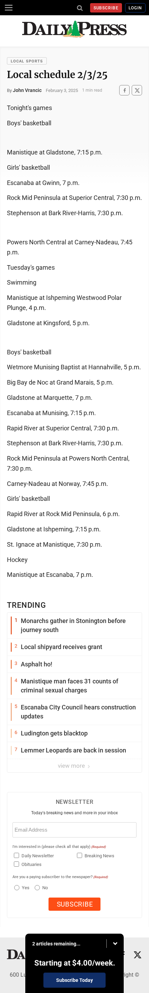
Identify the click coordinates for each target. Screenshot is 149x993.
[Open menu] (8, 7)
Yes (25, 887)
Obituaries (31, 864)
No (45, 887)
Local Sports (27, 61)
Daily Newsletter (37, 855)
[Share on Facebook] (124, 90)
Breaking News (99, 855)
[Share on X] (137, 90)
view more (72, 765)
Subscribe (106, 8)
